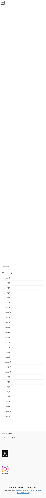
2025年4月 (7, 342)
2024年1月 (7, 407)
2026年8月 (7, 278)
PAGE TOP (42, 481)
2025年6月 (7, 332)
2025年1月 (7, 357)
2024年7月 (7, 387)
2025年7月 (7, 328)
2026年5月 (7, 293)
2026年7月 (7, 283)
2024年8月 (7, 382)
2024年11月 (7, 367)
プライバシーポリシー (10, 438)
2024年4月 (7, 397)
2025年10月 (7, 313)
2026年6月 (7, 288)
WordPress (16, 490)
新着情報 (6, 267)
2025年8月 (7, 323)
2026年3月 (7, 303)
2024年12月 (7, 362)
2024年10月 (7, 372)
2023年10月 (7, 412)
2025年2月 (7, 352)
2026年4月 (7, 298)
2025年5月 (7, 337)
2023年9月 (7, 417)
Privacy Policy (7, 433)
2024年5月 (7, 392)
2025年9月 (7, 318)
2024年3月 (7, 402)
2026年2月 (7, 308)
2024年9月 (7, 377)
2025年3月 (7, 347)
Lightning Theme (28, 490)
